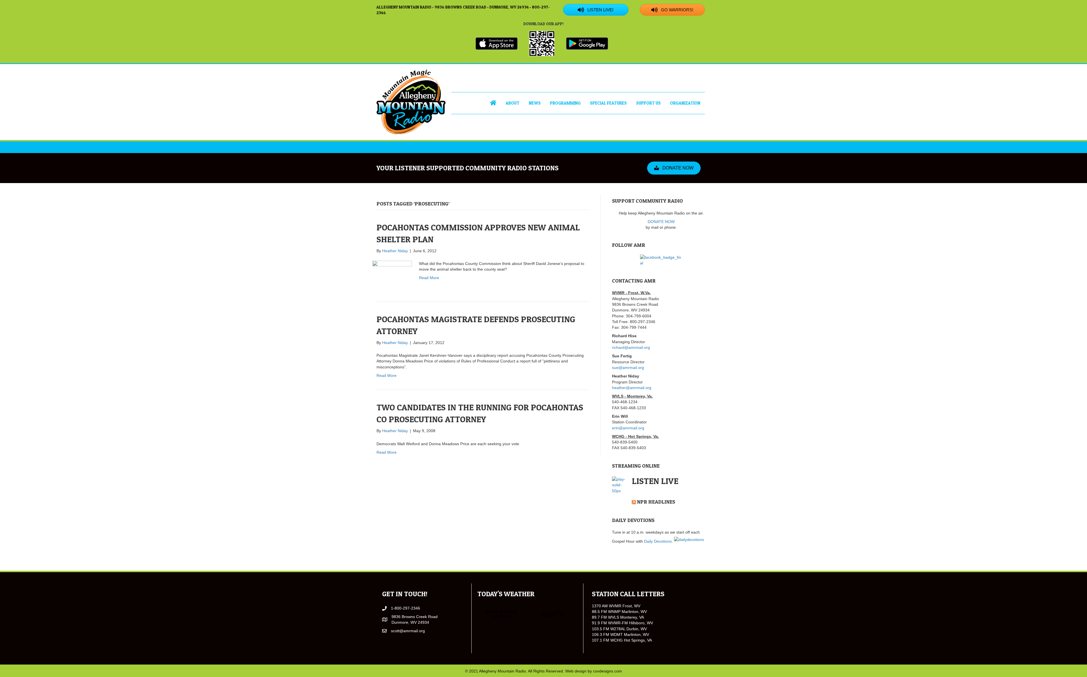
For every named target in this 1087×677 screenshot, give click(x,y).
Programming (565, 103)
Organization (685, 103)
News (535, 103)
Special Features (608, 103)
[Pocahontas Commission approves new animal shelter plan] (392, 271)
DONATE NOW (661, 221)
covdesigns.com (607, 671)
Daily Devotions (658, 541)
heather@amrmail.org (631, 387)
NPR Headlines (656, 502)
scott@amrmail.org (408, 631)
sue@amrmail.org (628, 367)
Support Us (648, 103)
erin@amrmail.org (628, 428)
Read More (429, 277)
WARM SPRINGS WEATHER (527, 614)
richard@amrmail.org (631, 347)
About (512, 103)
